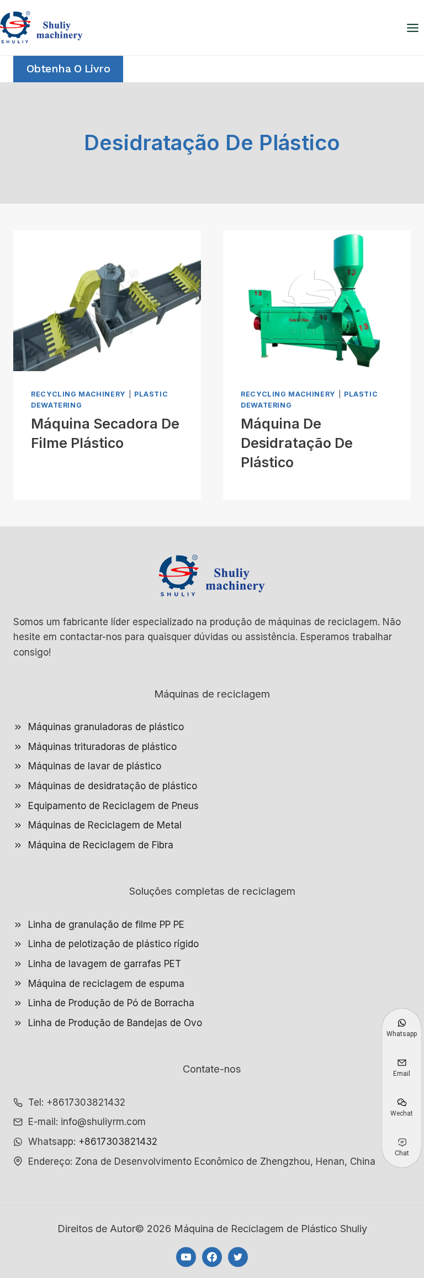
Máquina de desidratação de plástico (297, 443)
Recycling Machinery (78, 394)
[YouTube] (186, 1257)
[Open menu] (412, 28)
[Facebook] (212, 1257)
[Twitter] (238, 1257)
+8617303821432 (117, 1141)
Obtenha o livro (68, 68)
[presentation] (107, 300)
